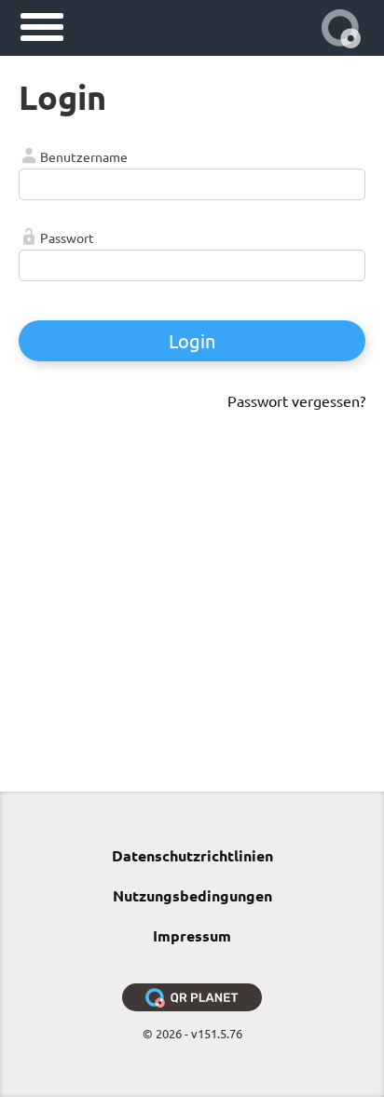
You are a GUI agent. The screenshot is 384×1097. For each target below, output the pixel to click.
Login (192, 340)
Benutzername (84, 156)
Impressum (192, 935)
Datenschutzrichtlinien (192, 855)
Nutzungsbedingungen (192, 895)
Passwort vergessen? (296, 400)
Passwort (67, 237)
